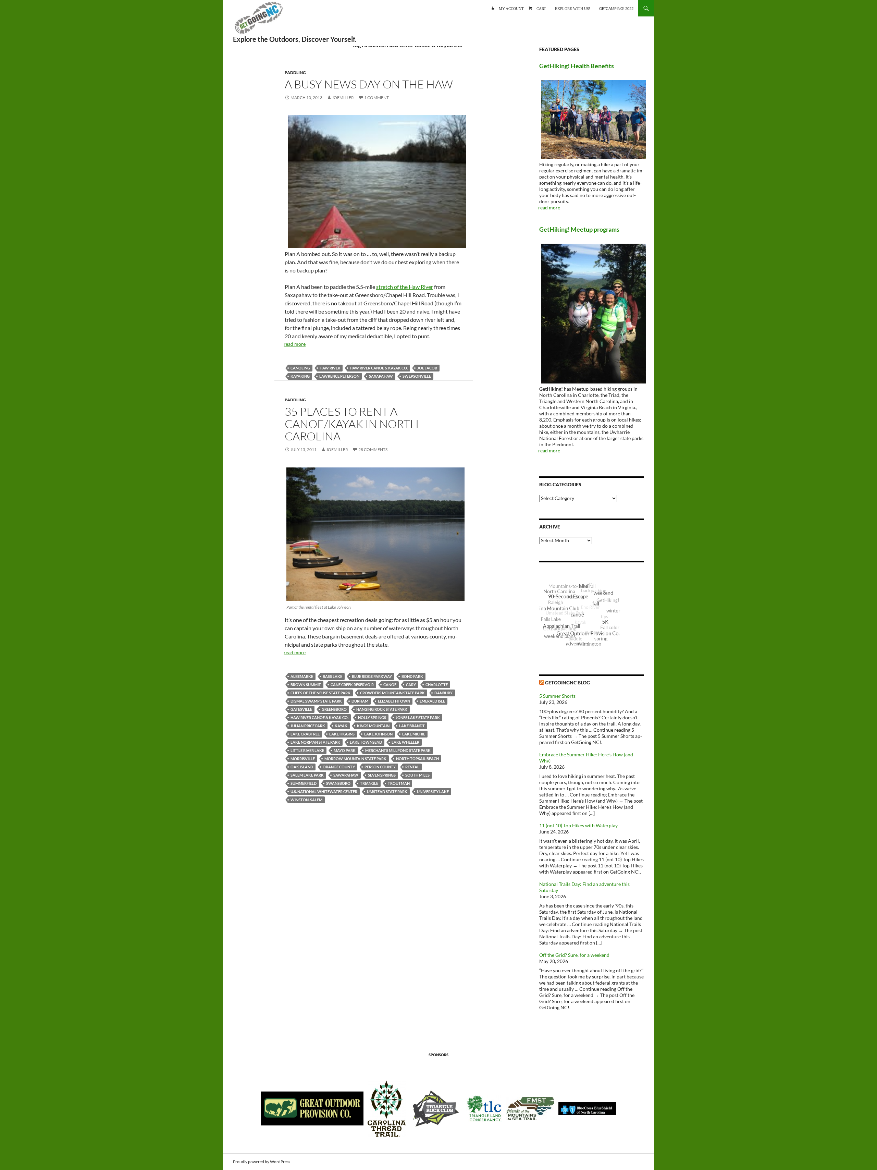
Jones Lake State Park (418, 717)
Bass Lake (332, 676)
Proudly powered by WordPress (261, 1161)
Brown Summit (306, 684)
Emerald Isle (432, 701)
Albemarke (302, 676)
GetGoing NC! (258, 20)
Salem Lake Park (307, 775)
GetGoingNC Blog (567, 682)
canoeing (300, 368)
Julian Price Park (308, 725)
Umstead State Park (387, 791)
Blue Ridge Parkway (372, 676)
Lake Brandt (412, 725)
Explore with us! (572, 8)
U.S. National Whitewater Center (324, 791)
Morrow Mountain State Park (355, 758)
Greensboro (334, 709)
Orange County (339, 767)
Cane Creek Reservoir (352, 684)
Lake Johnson (378, 734)
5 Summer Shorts (557, 696)
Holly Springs (372, 717)
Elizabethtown (394, 701)
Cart (541, 8)
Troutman (399, 783)
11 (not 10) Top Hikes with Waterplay (578, 825)
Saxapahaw (381, 376)
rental (412, 767)
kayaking (300, 376)
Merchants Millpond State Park (398, 750)
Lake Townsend (366, 742)
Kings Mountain (373, 725)
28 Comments (372, 449)
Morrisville (303, 758)
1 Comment (376, 97)
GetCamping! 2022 (616, 8)
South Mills (417, 775)
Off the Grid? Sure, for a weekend (574, 955)
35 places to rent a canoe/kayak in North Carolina (352, 423)
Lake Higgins (342, 734)
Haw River (330, 368)
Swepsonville (417, 376)
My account (511, 8)
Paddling (295, 72)
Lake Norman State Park (315, 742)
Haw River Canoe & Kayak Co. (379, 368)
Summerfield (304, 783)
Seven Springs (382, 775)
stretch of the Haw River (404, 286)
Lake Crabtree (305, 734)
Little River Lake (307, 750)
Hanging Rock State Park (381, 709)
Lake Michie (413, 734)
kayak (341, 725)
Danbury (443, 693)
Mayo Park (345, 750)
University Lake (433, 791)
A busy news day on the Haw (369, 84)
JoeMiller (343, 97)
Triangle (369, 783)
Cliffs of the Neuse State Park (320, 693)
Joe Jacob (427, 368)
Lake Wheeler (405, 742)
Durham (359, 701)
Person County (380, 767)
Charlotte (436, 684)
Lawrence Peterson (339, 376)
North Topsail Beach (417, 758)
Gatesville (301, 709)
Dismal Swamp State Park (316, 701)
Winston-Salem (306, 799)
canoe (389, 684)
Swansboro (338, 783)
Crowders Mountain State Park (392, 693)
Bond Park (412, 676)
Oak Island (302, 767)
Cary (411, 684)
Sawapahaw (345, 775)
